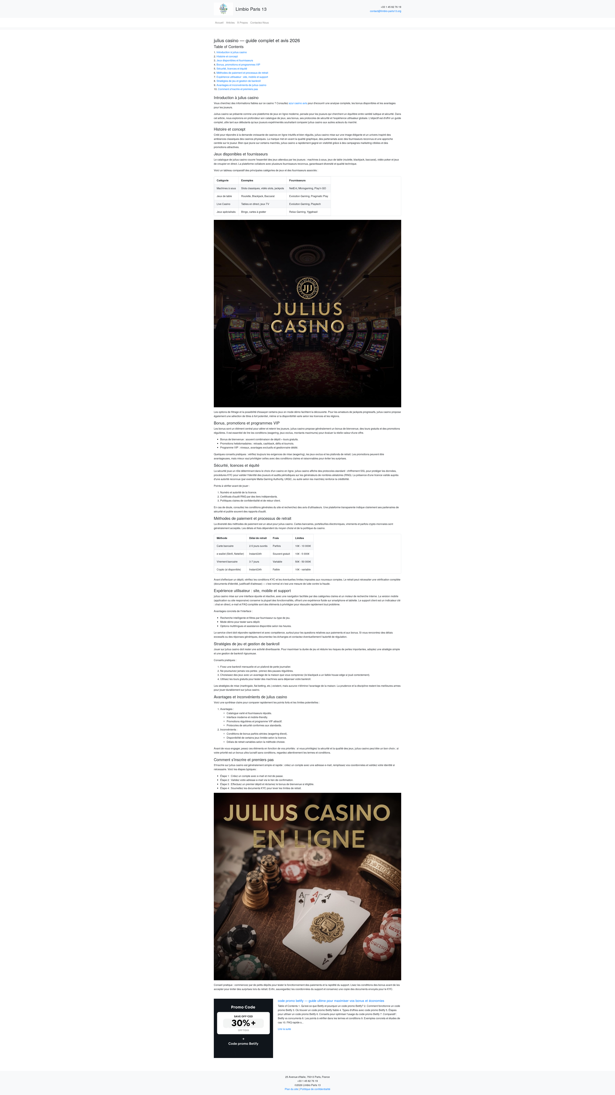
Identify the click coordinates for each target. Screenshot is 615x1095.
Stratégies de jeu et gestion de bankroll (239, 81)
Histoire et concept (227, 56)
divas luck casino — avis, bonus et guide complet (313, 1000)
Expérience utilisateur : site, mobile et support (242, 77)
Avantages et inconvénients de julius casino (241, 85)
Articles (230, 22)
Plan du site (291, 1089)
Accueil (219, 22)
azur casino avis (298, 103)
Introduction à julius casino (232, 52)
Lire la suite (284, 1029)
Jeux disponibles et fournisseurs (235, 60)
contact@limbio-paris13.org (385, 11)
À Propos (242, 22)
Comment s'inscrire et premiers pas (238, 89)
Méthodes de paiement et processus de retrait (242, 73)
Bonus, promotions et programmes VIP (238, 64)
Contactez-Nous (259, 22)
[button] (228, 1028)
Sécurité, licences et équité (232, 68)
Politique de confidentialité (315, 1089)
